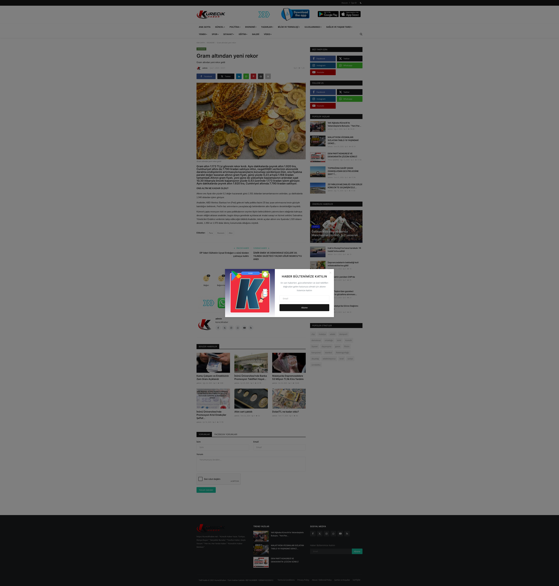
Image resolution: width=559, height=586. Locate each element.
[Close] (330, 273)
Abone (304, 307)
